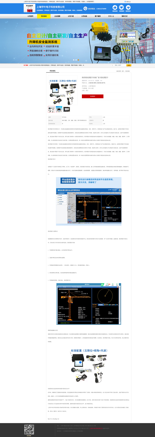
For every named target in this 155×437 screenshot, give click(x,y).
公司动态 (84, 16)
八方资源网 (65, 431)
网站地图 (80, 431)
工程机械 (90, 83)
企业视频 (57, 16)
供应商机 (44, 16)
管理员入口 (75, 431)
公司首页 (30, 16)
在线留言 (92, 96)
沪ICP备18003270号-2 (84, 428)
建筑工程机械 (97, 83)
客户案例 (98, 16)
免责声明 (70, 431)
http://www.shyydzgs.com (53, 419)
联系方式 (124, 16)
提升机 (103, 83)
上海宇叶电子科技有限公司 (96, 428)
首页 (123, 71)
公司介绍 (71, 16)
